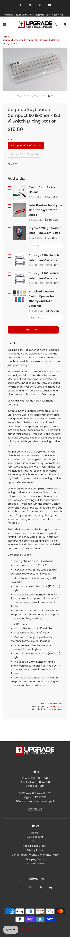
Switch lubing (51, 703)
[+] (21, 170)
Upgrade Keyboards (53, 706)
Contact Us (35, 808)
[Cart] (64, 24)
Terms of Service (35, 863)
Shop (35, 841)
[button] (18, 96)
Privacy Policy (35, 850)
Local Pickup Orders (35, 846)
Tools (60, 703)
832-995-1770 (39, 778)
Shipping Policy (35, 859)
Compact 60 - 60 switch (26, 145)
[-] (9, 170)
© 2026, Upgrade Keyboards (30, 928)
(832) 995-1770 (23, 14)
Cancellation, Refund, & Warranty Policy (35, 854)
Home (6, 36)
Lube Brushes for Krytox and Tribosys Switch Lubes (45, 210)
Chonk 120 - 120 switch (24, 154)
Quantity (12, 164)
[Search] (55, 24)
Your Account (35, 837)
